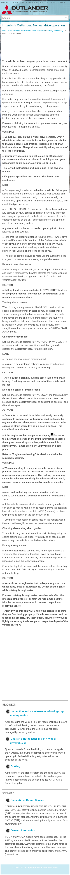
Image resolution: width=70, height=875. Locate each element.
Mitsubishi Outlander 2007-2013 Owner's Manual (23, 30)
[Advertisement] (35, 47)
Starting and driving (54, 30)
